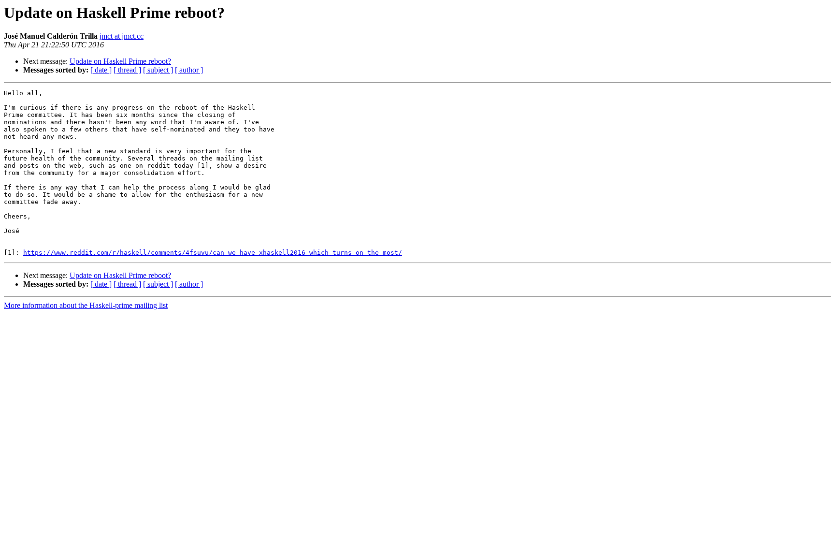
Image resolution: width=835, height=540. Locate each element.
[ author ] (189, 70)
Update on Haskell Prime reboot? (120, 61)
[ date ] (101, 70)
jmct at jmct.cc (122, 36)
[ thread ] (127, 70)
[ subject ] (158, 70)
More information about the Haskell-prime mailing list (86, 305)
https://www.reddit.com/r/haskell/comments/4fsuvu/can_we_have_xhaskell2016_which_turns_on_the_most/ (212, 252)
